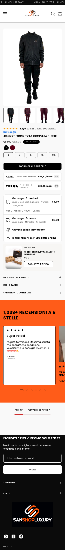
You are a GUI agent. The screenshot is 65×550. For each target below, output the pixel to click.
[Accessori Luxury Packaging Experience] (14, 257)
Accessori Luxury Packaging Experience (39, 253)
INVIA (32, 469)
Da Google (9, 132)
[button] (52, 13)
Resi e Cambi (10, 285)
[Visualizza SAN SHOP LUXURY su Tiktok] (13, 536)
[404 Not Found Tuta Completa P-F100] (10, 115)
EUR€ (5, 546)
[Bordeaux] (12, 147)
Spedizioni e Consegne (17, 292)
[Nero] (6, 147)
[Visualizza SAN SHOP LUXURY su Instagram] (5, 536)
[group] (32, 355)
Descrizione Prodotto (17, 277)
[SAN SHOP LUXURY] (32, 14)
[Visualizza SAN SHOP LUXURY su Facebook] (21, 536)
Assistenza (9, 482)
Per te (6, 493)
